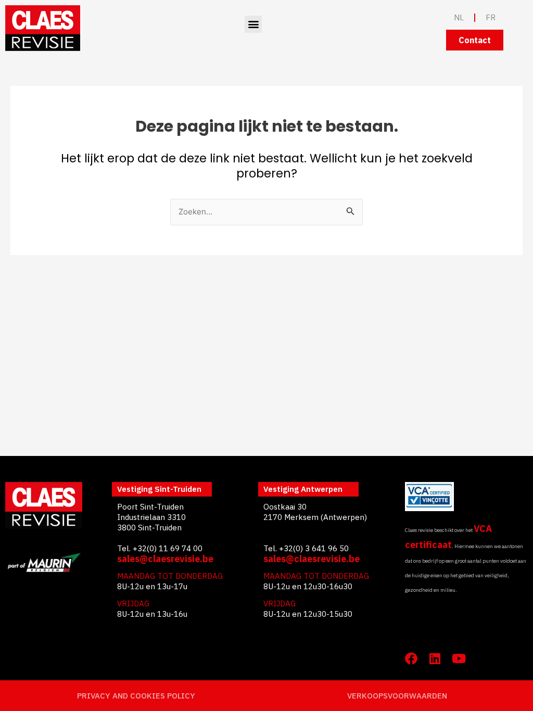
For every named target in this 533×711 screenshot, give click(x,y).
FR (491, 17)
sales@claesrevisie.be (165, 559)
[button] (253, 24)
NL (459, 17)
